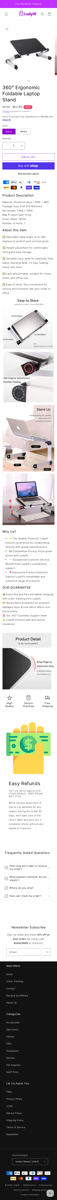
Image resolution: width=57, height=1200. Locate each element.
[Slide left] (21, 81)
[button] (6, 14)
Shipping (6, 111)
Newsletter (12, 1134)
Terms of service (21, 1190)
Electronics (12, 1029)
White (23, 131)
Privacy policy (45, 1185)
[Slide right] (35, 81)
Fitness (10, 1036)
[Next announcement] (51, 4)
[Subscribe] (47, 952)
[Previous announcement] (5, 4)
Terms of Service (15, 1127)
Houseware (12, 1050)
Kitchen (10, 1058)
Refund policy (29, 1185)
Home (9, 974)
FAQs (9, 1091)
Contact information (30, 1195)
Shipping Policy (15, 1120)
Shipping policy (39, 1190)
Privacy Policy (14, 1099)
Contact (10, 988)
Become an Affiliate (17, 995)
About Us (11, 1002)
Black (9, 131)
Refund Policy (14, 1113)
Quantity (6, 138)
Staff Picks (12, 1072)
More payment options (28, 173)
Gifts (9, 1043)
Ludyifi (16, 1185)
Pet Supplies (13, 1065)
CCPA (9, 1106)
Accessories (13, 1022)
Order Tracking (14, 981)
